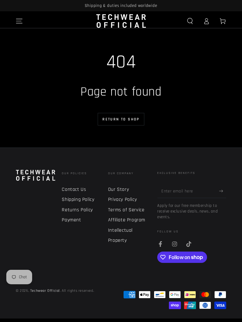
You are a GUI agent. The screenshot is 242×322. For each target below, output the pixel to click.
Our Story (118, 189)
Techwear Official (45, 290)
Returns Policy (77, 210)
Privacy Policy (122, 199)
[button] (190, 21)
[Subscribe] (222, 191)
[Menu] (19, 21)
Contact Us (74, 189)
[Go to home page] (121, 21)
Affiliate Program (126, 220)
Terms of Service (126, 210)
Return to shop (121, 119)
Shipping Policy (78, 199)
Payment (71, 220)
